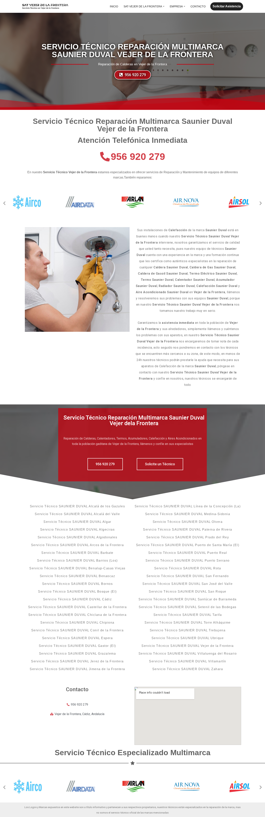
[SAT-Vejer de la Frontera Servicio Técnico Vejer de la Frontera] (45, 6)
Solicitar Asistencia (227, 6)
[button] (163, 6)
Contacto (198, 6)
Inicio (114, 6)
